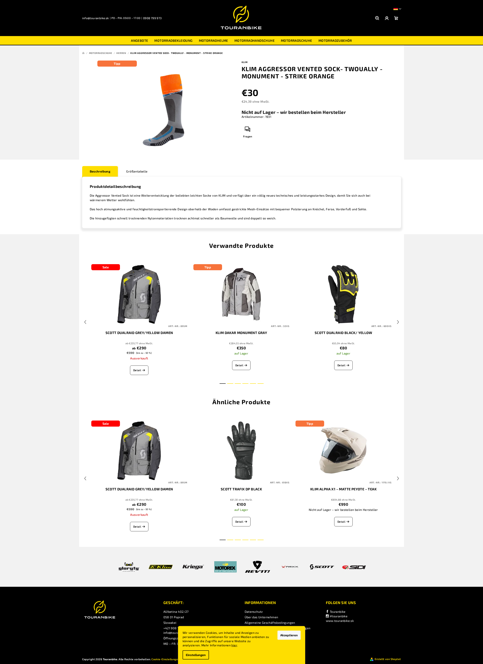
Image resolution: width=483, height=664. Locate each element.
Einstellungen (196, 655)
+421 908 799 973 (176, 628)
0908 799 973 (152, 18)
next (398, 322)
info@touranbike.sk (95, 18)
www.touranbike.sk (340, 620)
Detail (137, 370)
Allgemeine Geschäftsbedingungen (270, 622)
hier (234, 645)
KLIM (245, 62)
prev (85, 322)
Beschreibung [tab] (100, 171)
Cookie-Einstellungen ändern (170, 659)
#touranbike (338, 616)
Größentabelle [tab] (136, 171)
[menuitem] (139, 40)
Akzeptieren (289, 635)
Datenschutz (254, 611)
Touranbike (337, 611)
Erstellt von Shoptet (388, 659)
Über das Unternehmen (261, 617)
